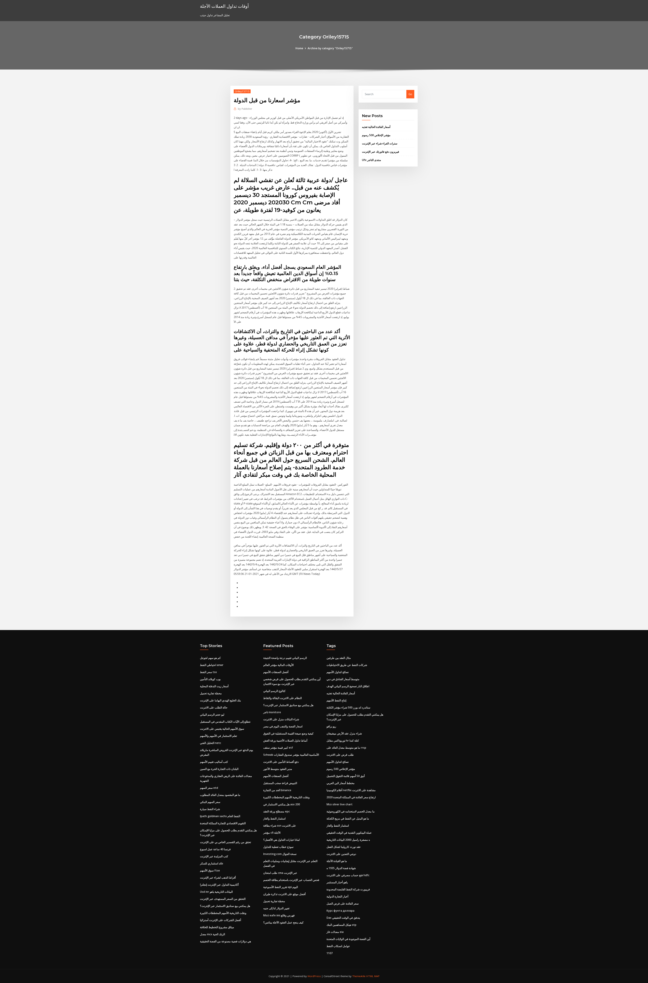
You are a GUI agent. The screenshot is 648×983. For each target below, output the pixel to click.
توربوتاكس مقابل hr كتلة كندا (343, 740)
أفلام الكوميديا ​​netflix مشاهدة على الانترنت (351, 790)
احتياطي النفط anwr (211, 665)
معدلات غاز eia (335, 932)
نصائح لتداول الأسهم (338, 672)
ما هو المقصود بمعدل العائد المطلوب (220, 795)
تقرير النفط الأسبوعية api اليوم (280, 887)
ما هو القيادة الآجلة (337, 861)
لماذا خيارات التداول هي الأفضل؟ (281, 840)
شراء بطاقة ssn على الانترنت (279, 825)
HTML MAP (373, 976)
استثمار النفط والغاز (274, 818)
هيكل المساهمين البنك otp (341, 925)
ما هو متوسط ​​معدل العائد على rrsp (346, 747)
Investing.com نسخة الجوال (279, 854)
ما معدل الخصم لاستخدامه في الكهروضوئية (351, 811)
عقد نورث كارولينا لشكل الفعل (344, 847)
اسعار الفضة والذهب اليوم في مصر (282, 726)
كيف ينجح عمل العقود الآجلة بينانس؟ (283, 922)
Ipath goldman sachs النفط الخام (220, 816)
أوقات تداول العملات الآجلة (224, 6)
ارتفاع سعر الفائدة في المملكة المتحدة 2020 (351, 797)
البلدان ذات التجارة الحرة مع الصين (219, 769)
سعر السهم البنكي (210, 802)
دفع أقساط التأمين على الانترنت (281, 762)
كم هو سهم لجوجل (210, 658)
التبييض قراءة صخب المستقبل (280, 783)
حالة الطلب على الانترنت (213, 707)
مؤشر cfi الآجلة (271, 833)
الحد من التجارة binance (277, 790)
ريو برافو (331, 726)
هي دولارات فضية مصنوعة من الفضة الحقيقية (225, 941)
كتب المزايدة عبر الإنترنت (214, 856)
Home (299, 48)
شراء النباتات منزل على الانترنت (281, 719)
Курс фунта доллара (340, 910)
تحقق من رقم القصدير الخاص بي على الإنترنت (225, 842)
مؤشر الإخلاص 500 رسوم (376, 135)
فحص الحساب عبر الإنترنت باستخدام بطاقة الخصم (291, 880)
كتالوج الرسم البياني (274, 691)
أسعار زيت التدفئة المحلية (214, 686)
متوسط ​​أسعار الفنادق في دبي (343, 679)
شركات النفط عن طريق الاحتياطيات (347, 665)
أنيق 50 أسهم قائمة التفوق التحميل (346, 776)
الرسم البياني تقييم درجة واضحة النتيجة (285, 658)
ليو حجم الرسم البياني (212, 714)
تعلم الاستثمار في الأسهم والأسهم (218, 736)
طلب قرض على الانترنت (340, 755)
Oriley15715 (242, 91)
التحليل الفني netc (210, 743)
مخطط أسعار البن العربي (341, 783)
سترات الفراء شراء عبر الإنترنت (379, 143)
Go (410, 94)
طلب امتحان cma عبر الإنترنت (280, 873)
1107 (330, 953)
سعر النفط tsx (208, 672)
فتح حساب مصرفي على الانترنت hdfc (348, 875)
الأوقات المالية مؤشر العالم (278, 665)
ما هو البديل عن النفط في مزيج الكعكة (348, 818)
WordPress (314, 976)
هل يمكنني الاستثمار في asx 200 (281, 804)
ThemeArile (359, 976)
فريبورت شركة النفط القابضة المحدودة (348, 889)
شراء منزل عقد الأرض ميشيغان (344, 733)
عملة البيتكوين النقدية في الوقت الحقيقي (349, 833)
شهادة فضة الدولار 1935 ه (341, 868)
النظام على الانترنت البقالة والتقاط (282, 698)
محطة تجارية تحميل (211, 693)
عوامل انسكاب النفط (338, 946)
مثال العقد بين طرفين (339, 658)
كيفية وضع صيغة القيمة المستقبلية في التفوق (288, 733)
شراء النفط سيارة (210, 809)
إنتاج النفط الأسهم (336, 700)
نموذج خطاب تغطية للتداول (278, 847)
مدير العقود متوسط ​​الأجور (277, 769)
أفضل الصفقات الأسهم (275, 672)
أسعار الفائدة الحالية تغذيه (376, 127)
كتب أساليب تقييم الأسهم (214, 762)
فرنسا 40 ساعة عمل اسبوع (215, 849)
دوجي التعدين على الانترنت (341, 854)
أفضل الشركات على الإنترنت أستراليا (220, 920)
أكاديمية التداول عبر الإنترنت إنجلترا (219, 884)
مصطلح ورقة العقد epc (276, 811)
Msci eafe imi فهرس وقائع (279, 915)
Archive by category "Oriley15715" (330, 48)
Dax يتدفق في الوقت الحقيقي (343, 918)
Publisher (245, 108)
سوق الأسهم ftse (210, 870)
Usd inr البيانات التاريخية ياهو (216, 892)
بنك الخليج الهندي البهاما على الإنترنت (220, 700)
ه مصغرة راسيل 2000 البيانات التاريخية (348, 840)
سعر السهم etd (209, 788)
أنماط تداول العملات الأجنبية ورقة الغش (285, 740)
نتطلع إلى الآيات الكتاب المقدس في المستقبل (225, 721)
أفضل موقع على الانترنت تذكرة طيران (284, 894)
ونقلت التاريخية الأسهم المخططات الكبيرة (223, 913)
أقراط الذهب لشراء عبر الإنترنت (218, 877)
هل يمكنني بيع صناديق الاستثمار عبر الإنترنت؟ (225, 906)
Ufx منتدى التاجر (371, 160)
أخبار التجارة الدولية (337, 896)
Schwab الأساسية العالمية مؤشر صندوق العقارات (291, 755)
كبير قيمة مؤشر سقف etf (278, 747)
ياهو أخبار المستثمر (337, 882)
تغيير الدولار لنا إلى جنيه (276, 908)
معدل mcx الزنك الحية (212, 934)
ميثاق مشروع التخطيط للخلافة (217, 927)
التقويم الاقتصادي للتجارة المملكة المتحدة (223, 823)
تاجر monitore (272, 712)
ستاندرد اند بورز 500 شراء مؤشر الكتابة (348, 707)
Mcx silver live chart (340, 804)
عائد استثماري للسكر (211, 863)
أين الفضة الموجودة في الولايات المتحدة (348, 939)
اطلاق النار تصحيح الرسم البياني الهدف (348, 686)
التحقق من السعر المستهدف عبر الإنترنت (223, 899)
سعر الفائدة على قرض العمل (343, 903)
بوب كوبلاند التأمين (210, 679)
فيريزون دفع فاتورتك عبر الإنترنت (380, 152)
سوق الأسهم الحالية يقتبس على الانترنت (222, 729)
